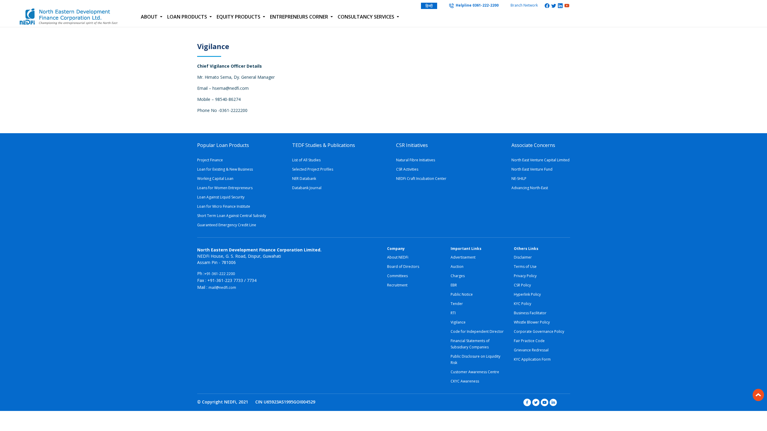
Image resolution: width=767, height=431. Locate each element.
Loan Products (187, 16)
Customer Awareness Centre (475, 371)
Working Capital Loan (215, 178)
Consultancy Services (366, 16)
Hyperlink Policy (527, 294)
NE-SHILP (518, 178)
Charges (458, 275)
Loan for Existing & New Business (225, 169)
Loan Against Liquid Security (220, 197)
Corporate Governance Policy (539, 331)
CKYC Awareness (465, 381)
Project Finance (210, 160)
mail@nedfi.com (222, 287)
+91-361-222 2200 (219, 273)
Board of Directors (403, 266)
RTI (453, 312)
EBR (454, 285)
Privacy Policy (525, 275)
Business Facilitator (530, 312)
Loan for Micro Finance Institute (223, 206)
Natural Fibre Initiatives (415, 160)
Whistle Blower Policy (532, 322)
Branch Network (524, 5)
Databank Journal (306, 187)
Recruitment (397, 285)
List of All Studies (306, 160)
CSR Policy (522, 285)
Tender (457, 303)
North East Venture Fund (531, 169)
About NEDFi (397, 257)
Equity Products (239, 16)
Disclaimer (523, 257)
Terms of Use (525, 266)
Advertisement (463, 257)
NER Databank (304, 178)
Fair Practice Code (529, 340)
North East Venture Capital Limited (540, 160)
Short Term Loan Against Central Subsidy (231, 215)
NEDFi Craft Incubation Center (421, 178)
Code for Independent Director (477, 331)
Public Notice (462, 294)
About (150, 16)
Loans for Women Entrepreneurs (225, 187)
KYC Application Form (532, 359)
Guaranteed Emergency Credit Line (226, 224)
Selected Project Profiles (312, 169)
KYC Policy (522, 303)
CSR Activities (407, 169)
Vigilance (458, 322)
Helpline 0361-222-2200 (476, 5)
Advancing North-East (529, 187)
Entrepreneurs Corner (299, 16)
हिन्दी (429, 6)
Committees (397, 275)
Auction (457, 266)
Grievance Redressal (531, 350)
